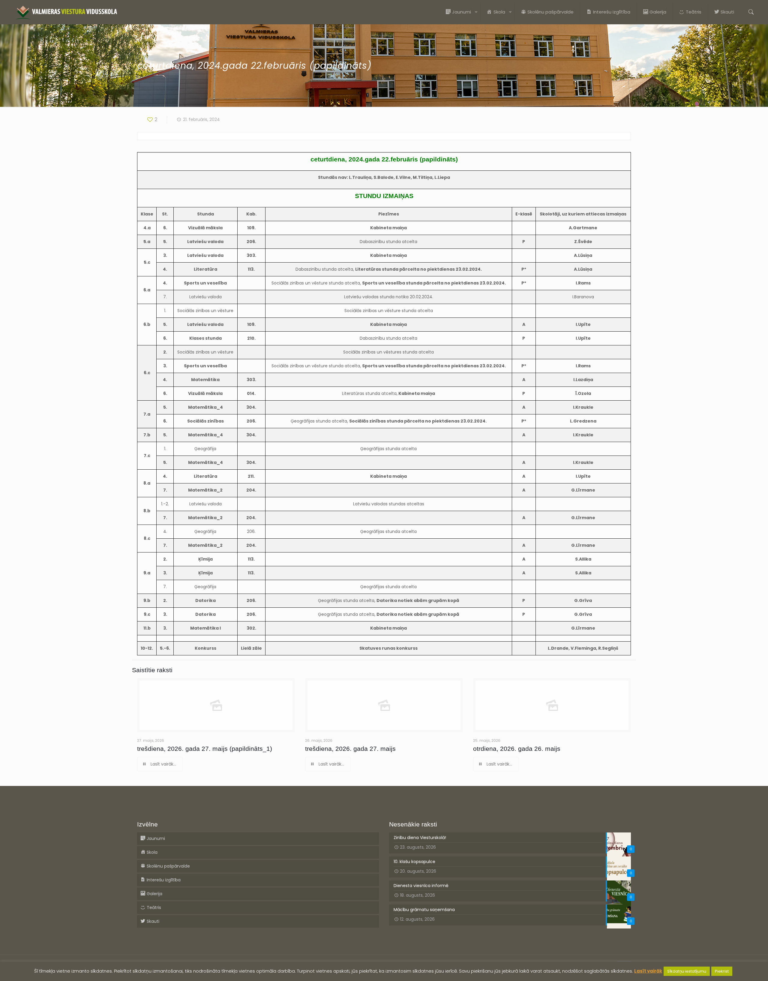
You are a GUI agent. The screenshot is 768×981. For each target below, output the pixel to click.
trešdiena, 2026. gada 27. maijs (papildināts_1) (204, 748)
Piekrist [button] (722, 971)
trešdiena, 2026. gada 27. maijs (350, 748)
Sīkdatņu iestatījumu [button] (686, 971)
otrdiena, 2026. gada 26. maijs (516, 748)
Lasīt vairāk (648, 971)
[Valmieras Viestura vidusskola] (66, 12)
